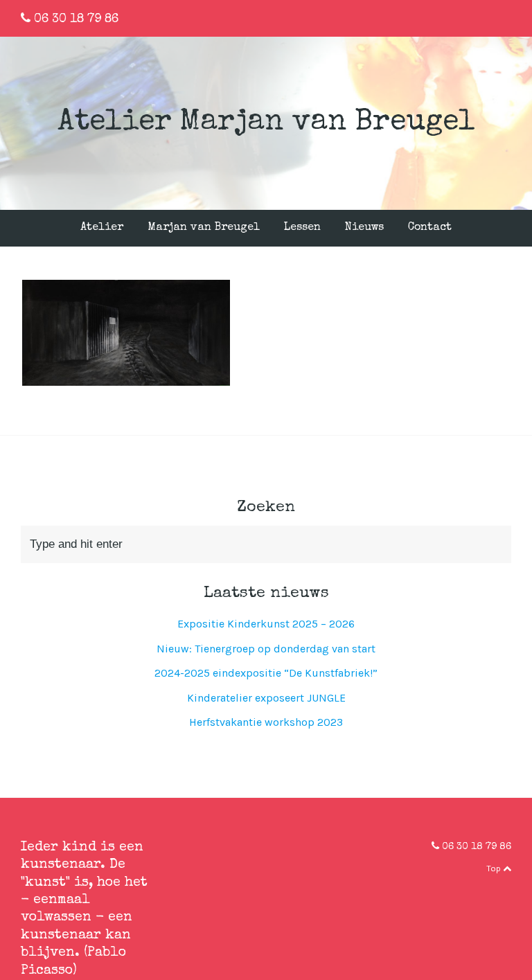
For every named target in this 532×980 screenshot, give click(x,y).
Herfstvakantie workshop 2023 (266, 722)
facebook (464, 17)
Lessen (302, 227)
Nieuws (364, 227)
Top (494, 868)
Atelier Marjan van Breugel (266, 123)
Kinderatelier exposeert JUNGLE (266, 697)
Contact (430, 227)
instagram (508, 17)
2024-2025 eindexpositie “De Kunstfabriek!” (266, 672)
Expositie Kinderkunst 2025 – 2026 (266, 623)
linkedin (486, 17)
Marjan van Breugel (204, 227)
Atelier (101, 227)
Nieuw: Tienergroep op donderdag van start (266, 648)
